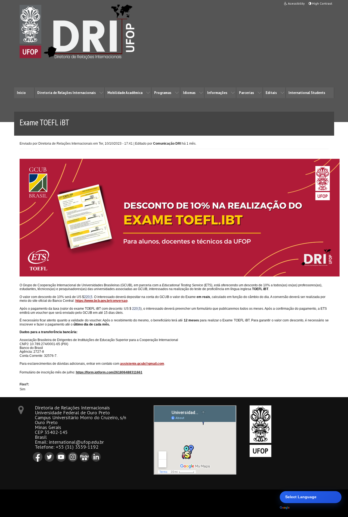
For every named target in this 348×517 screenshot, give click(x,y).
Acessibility (296, 3)
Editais (271, 92)
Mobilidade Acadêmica (124, 92)
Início (21, 92)
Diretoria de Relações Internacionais (66, 92)
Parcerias (246, 92)
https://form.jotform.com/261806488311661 (109, 372)
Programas (162, 92)
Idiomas (189, 92)
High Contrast (321, 3)
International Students (306, 92)
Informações (217, 92)
